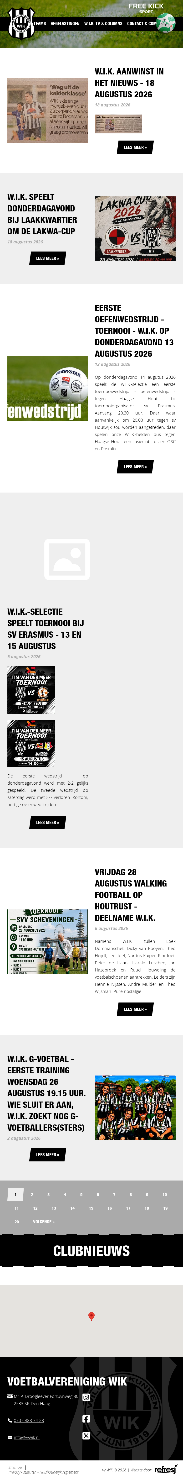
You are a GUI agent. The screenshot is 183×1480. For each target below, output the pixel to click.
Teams (40, 24)
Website (136, 1470)
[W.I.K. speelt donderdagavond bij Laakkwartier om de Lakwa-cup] (135, 228)
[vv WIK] (21, 24)
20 (17, 1222)
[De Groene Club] (164, 25)
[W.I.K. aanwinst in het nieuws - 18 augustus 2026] (47, 110)
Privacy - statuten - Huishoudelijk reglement (43, 1472)
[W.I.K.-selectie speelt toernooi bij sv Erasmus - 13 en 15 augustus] (67, 559)
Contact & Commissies (149, 24)
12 (35, 1209)
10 (165, 1195)
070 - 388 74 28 (29, 1421)
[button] (91, 1316)
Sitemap (15, 1468)
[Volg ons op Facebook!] (86, 1421)
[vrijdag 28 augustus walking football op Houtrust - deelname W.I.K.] (47, 941)
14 (72, 1209)
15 (91, 1209)
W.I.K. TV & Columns (103, 24)
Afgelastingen (65, 24)
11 (17, 1209)
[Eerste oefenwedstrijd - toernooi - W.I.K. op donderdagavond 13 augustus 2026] (47, 388)
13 (54, 1209)
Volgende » (44, 1222)
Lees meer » (135, 148)
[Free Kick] (146, 8)
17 (128, 1209)
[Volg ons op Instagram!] (86, 1399)
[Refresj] (166, 1473)
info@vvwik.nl (27, 1438)
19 (165, 1209)
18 (147, 1209)
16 (109, 1209)
